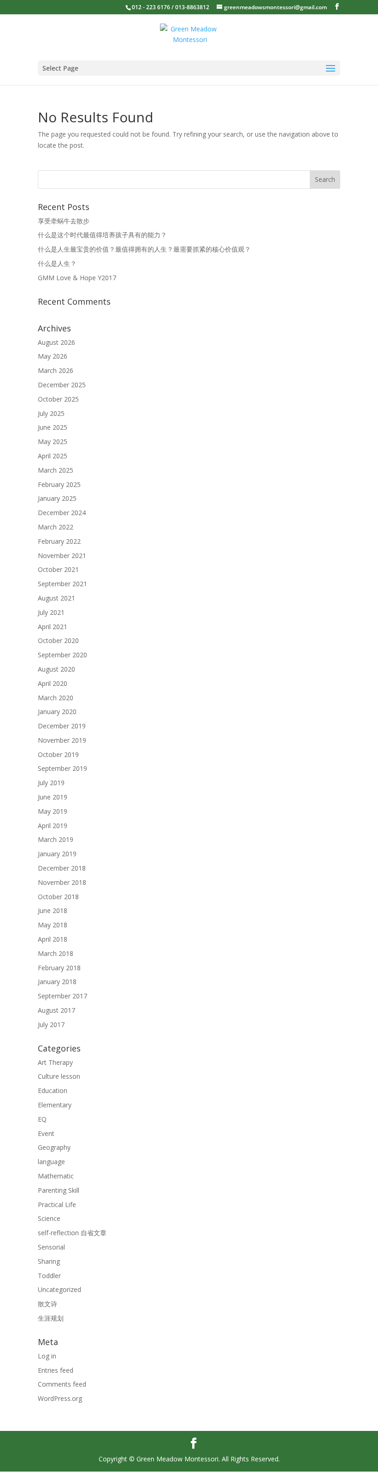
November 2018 (62, 882)
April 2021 (52, 626)
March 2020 (55, 697)
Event (46, 1133)
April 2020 (52, 683)
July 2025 (51, 413)
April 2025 (52, 455)
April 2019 (52, 825)
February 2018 (59, 967)
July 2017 (51, 1024)
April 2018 (52, 939)
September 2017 (62, 995)
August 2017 (56, 1010)
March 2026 (55, 370)
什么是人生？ (57, 263)
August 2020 (56, 669)
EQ (42, 1119)
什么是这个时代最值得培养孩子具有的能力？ (102, 234)
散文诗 (47, 1303)
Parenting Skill (58, 1190)
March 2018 (55, 953)
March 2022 (55, 527)
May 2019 (52, 811)
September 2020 (62, 654)
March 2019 (55, 839)
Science (49, 1218)
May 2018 (52, 924)
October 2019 (58, 754)
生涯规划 (51, 1318)
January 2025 (57, 498)
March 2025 (55, 470)
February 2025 (59, 484)
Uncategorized (59, 1289)
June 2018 (52, 910)
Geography (54, 1147)
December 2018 (62, 868)
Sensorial (51, 1247)
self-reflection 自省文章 (72, 1232)
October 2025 (58, 399)
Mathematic (56, 1176)
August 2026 (56, 342)
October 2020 (58, 640)
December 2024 (62, 512)
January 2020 (57, 711)
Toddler (49, 1275)
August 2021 (56, 598)
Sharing (49, 1261)
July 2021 (51, 612)
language (51, 1161)
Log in (47, 1356)
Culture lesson (59, 1076)
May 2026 (52, 356)
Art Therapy (55, 1062)
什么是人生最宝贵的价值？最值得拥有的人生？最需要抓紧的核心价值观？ (144, 249)
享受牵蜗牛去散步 (63, 220)
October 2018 (58, 896)
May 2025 (52, 441)
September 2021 (62, 583)
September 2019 (62, 768)
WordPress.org (60, 1398)
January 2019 (57, 853)
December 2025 (62, 384)
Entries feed (55, 1370)
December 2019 (62, 725)
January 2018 (57, 981)
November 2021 (62, 555)
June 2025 (52, 427)
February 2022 (59, 541)
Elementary (54, 1104)
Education (52, 1090)
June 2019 (52, 797)
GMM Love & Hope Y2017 (77, 277)
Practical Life (57, 1204)
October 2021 (58, 569)
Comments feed (62, 1384)
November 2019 (62, 740)
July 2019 (51, 782)
